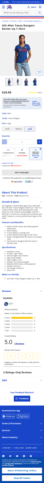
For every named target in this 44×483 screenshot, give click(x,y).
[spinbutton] (22, 141)
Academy (5, 21)
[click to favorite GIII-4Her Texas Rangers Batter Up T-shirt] (39, 72)
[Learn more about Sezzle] (17, 181)
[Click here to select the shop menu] (3, 7)
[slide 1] (9, 82)
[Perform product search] (39, 12)
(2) (41, 92)
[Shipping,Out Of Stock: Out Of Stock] (22, 153)
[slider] (22, 54)
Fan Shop (13, 21)
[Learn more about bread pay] (29, 181)
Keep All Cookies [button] (22, 478)
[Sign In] (29, 7)
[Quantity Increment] (39, 141)
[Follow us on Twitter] (10, 456)
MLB (20, 21)
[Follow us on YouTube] (17, 456)
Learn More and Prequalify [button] (36, 103)
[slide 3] (26, 82)
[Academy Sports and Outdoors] (9, 7)
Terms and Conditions (13, 463)
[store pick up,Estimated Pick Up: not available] (8, 153)
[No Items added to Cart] (40, 7)
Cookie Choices (8, 465)
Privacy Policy (36, 462)
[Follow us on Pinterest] (30, 456)
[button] (36, 103)
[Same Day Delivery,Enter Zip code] (35, 153)
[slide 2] (18, 82)
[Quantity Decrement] (4, 141)
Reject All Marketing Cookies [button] (22, 470)
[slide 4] (35, 82)
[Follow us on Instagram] (23, 456)
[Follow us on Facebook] (3, 456)
